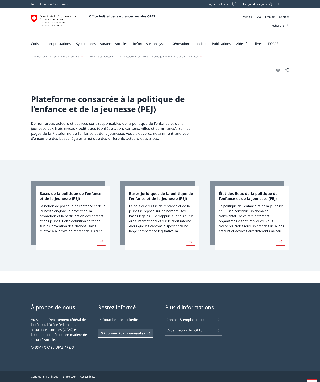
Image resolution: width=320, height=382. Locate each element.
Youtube (110, 319)
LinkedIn (131, 319)
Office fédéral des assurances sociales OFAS (122, 16)
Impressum (70, 376)
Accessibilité (88, 376)
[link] (70, 215)
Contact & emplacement (185, 319)
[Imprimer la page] (278, 69)
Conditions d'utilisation (45, 376)
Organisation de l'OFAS (185, 330)
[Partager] (286, 69)
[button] (51, 43)
